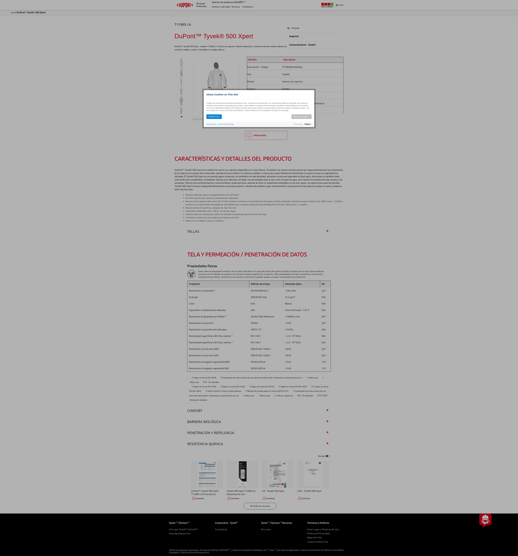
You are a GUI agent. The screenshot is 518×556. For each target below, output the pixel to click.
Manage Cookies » (302, 117)
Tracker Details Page (226, 124)
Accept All (214, 117)
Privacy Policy (211, 124)
